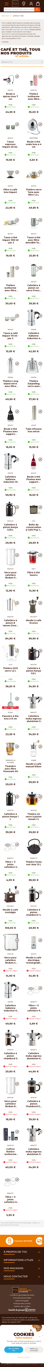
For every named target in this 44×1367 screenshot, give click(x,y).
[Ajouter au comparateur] (17, 76)
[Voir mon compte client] (31, 3)
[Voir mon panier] (37, 3)
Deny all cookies (34, 1350)
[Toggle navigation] (6, 3)
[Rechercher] (37, 9)
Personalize (25, 1357)
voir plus (5, 42)
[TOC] (15, 4)
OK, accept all (13, 1350)
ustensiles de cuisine (21, 29)
